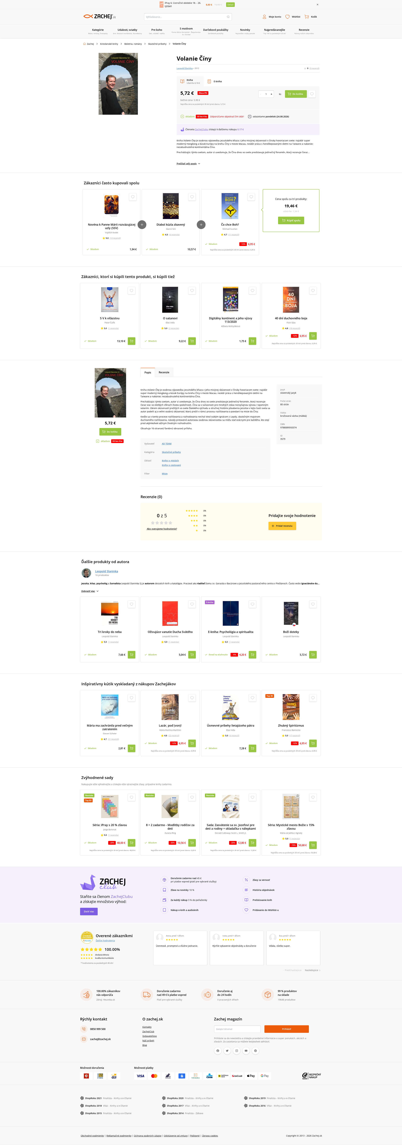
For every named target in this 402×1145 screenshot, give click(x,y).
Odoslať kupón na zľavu (201, 613)
